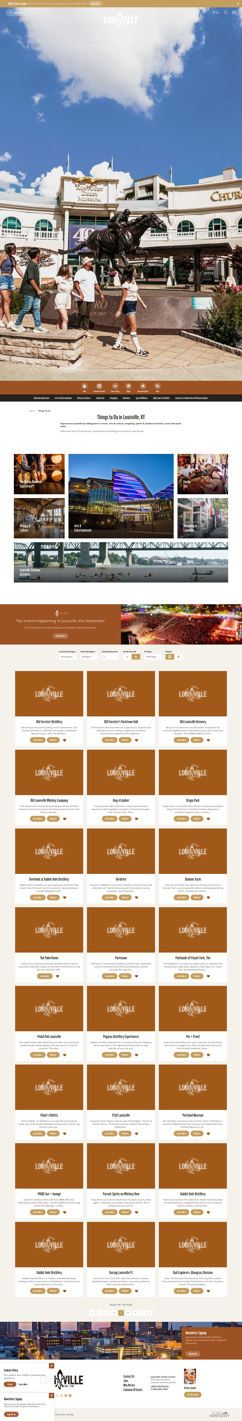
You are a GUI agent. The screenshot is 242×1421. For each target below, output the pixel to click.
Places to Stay (115, 391)
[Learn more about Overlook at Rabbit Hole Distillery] (49, 851)
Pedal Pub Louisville (49, 1036)
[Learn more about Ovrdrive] (121, 851)
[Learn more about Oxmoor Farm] (193, 851)
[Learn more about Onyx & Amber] (121, 772)
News (157, 391)
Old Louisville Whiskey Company (49, 800)
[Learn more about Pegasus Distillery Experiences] (121, 1008)
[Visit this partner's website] (220, 1414)
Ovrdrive (121, 879)
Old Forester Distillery (49, 721)
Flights (128, 391)
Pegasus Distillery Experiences (121, 1036)
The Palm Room (49, 957)
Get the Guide (192, 1394)
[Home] (121, 19)
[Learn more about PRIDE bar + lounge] (49, 1166)
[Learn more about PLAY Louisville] (121, 1087)
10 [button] (128, 1313)
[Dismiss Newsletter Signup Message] (51, 1395)
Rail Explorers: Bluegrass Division (193, 1272)
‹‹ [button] (92, 1313)
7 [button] (106, 1313)
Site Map (70, 1414)
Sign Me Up (193, 1353)
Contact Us (128, 1376)
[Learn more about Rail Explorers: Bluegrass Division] (193, 1244)
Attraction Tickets (143, 391)
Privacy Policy (60, 1414)
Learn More (60, 635)
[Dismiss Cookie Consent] (51, 1365)
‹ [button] (99, 1313)
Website (53, 740)
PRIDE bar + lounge (49, 1194)
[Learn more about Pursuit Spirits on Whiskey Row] (121, 1166)
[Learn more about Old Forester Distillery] (49, 693)
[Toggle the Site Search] (225, 12)
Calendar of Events (99, 391)
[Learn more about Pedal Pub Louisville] (49, 1008)
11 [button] (135, 1313)
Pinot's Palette (49, 1115)
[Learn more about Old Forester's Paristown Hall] (121, 693)
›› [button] (149, 1313)
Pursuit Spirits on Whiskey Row (121, 1194)
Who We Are (129, 1385)
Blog (84, 391)
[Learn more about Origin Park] (193, 772)
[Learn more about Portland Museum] (193, 1087)
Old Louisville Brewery (193, 721)
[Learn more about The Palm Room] (49, 930)
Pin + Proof (193, 1036)
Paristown (121, 957)
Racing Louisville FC (121, 1272)
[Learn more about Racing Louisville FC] (121, 1244)
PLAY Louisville (121, 1115)
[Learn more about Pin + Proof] (193, 1008)
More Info (95, 3)
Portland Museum (193, 1115)
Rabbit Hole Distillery (193, 1194)
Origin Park (193, 800)
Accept (10, 1384)
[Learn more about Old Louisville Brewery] (193, 693)
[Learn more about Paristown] (121, 930)
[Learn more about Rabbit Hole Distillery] (193, 1166)
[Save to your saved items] (64, 740)
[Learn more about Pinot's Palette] (49, 1087)
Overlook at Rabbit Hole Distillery (49, 879)
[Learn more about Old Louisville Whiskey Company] (49, 772)
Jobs (125, 1381)
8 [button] (113, 1313)
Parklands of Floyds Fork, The (192, 957)
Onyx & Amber (121, 800)
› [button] (142, 1313)
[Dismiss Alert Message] (238, 3)
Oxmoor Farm (193, 879)
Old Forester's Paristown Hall (121, 721)
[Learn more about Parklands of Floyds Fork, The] (193, 930)
